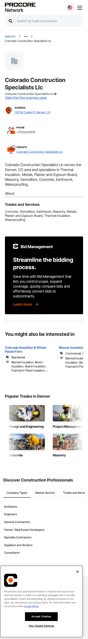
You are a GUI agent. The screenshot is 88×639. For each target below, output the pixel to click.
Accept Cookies (41, 616)
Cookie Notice (31, 606)
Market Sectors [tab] (45, 492)
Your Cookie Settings (41, 625)
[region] (41, 601)
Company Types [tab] (17, 492)
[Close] (77, 571)
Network (14, 10)
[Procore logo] (20, 5)
